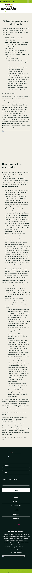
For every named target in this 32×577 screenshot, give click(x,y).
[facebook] (11, 1)
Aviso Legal (5, 572)
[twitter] (13, 1)
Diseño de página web (11, 570)
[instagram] (18, 524)
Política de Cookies (25, 572)
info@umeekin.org (6, 1)
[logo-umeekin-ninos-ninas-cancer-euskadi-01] (9, 4)
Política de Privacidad (14, 572)
